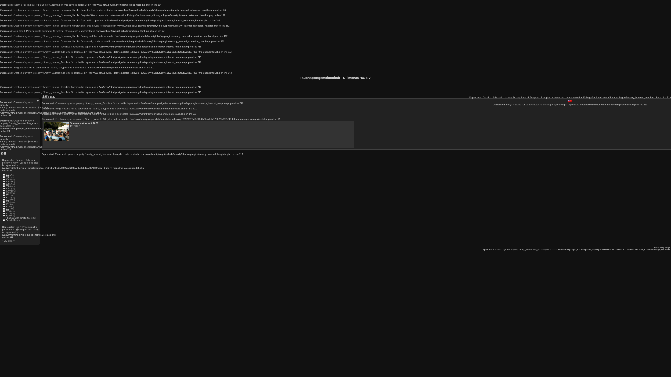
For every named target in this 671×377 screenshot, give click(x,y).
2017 (8, 209)
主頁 (45, 96)
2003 (8, 179)
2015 (8, 204)
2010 (8, 193)
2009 (8, 191)
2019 (8, 213)
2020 (8, 216)
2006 (8, 186)
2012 (8, 197)
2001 (8, 177)
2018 (8, 211)
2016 (8, 206)
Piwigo (667, 247)
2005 (8, 184)
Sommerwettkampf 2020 (18, 218)
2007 (8, 188)
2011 (8, 195)
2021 (8, 175)
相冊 (3, 153)
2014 (8, 202)
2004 (8, 181)
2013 (8, 200)
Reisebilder (11, 220)
